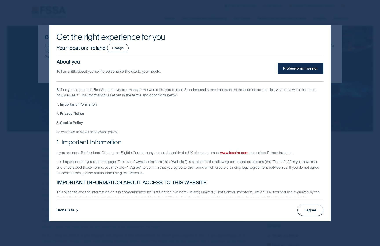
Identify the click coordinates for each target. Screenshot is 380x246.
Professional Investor (300, 68)
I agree (310, 210)
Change (118, 48)
